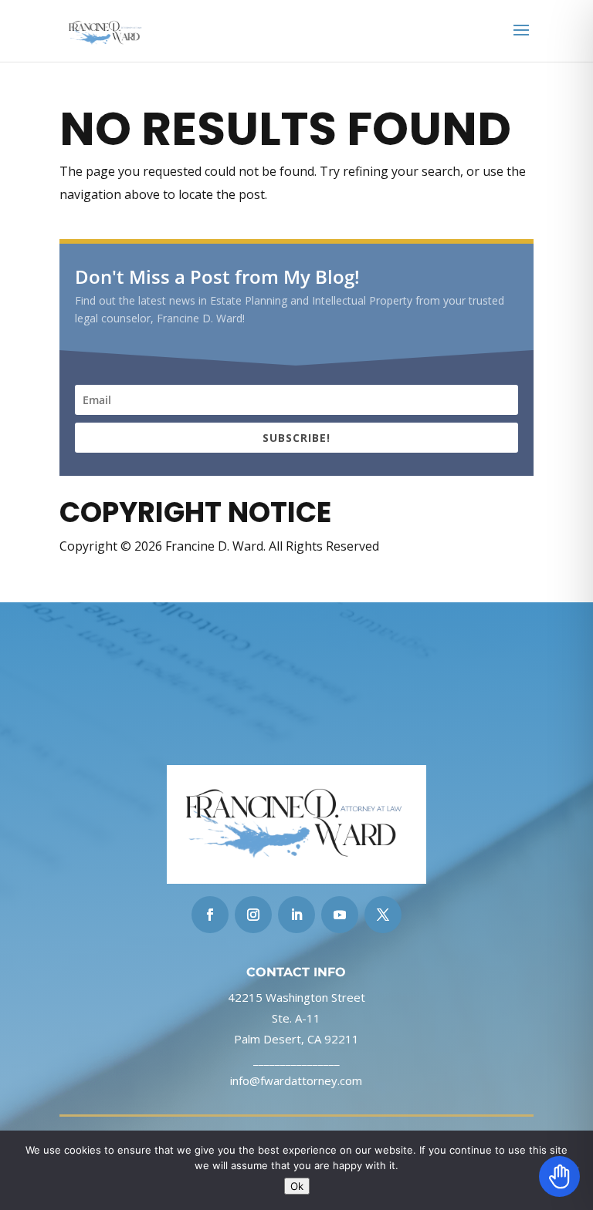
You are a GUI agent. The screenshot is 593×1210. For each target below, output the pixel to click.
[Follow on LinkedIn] (296, 914)
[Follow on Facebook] (210, 914)
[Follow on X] (383, 914)
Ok (296, 1186)
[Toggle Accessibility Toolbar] (559, 1176)
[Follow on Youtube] (339, 914)
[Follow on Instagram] (253, 914)
